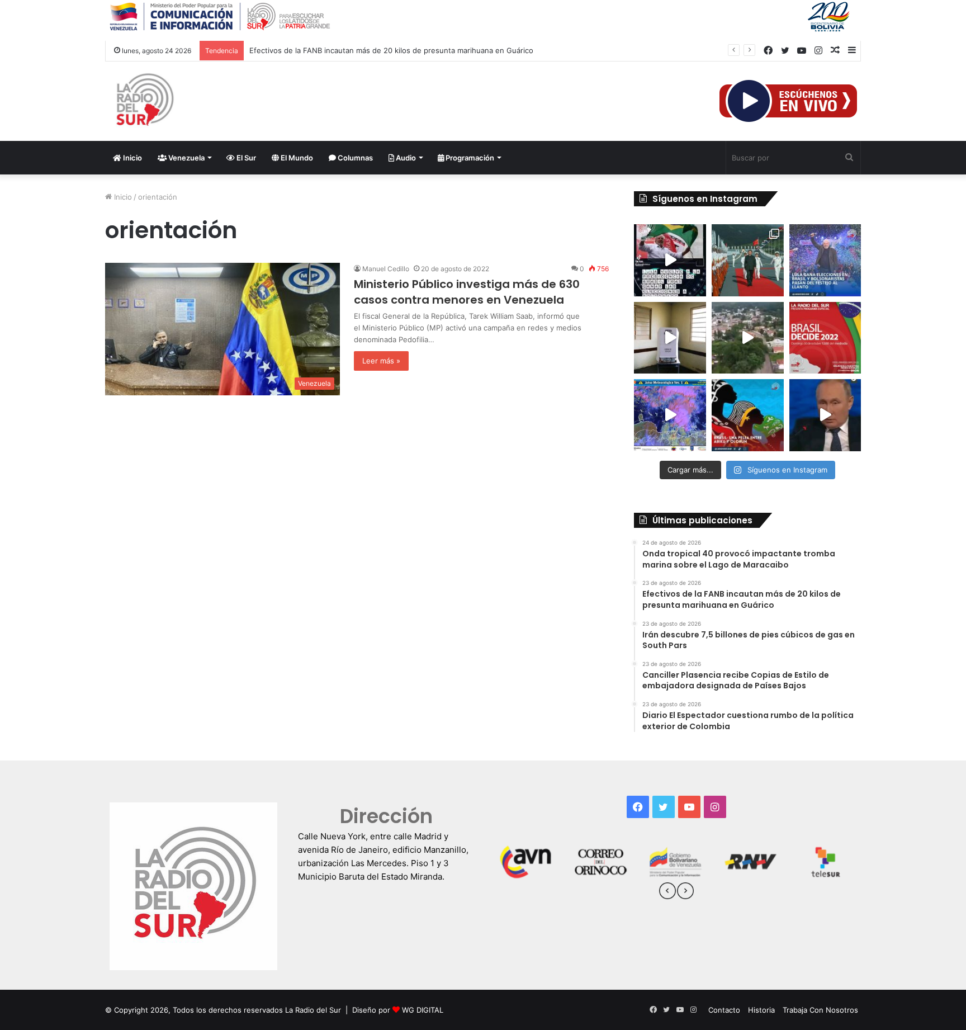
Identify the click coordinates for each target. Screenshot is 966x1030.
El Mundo (296, 157)
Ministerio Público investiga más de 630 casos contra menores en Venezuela (467, 292)
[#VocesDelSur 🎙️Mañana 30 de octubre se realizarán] (748, 415)
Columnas (354, 157)
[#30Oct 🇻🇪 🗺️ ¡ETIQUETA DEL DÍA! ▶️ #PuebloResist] (748, 338)
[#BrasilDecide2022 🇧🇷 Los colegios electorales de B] (670, 338)
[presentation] (667, 892)
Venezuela (186, 157)
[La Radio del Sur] (144, 101)
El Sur (245, 157)
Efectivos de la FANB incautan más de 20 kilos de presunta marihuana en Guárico (391, 50)
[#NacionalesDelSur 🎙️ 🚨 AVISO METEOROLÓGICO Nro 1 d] (670, 415)
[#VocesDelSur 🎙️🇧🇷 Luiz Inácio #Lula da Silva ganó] (825, 260)
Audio (405, 157)
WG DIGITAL (422, 1009)
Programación (469, 157)
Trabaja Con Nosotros (820, 1009)
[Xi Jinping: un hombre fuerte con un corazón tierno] (748, 260)
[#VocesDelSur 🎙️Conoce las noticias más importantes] (670, 260)
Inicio (131, 157)
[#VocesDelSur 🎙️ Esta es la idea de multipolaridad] (825, 415)
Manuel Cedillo (385, 268)
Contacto (724, 1009)
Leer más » (381, 360)
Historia (761, 1009)
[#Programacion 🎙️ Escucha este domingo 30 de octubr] (825, 338)
